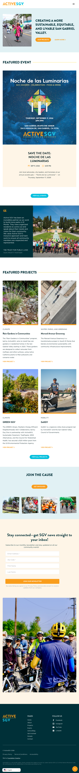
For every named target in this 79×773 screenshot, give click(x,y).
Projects (30, 725)
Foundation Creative (13, 758)
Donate (29, 736)
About (29, 722)
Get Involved (39, 486)
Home (29, 720)
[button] (73, 4)
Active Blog (31, 730)
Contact (30, 739)
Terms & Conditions (20, 754)
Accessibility (34, 754)
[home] (13, 4)
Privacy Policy (7, 754)
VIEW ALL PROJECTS (39, 457)
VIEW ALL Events (39, 195)
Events (29, 728)
